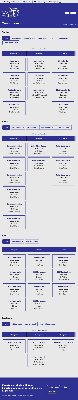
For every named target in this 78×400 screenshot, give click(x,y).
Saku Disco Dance (63, 127)
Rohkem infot (53, 387)
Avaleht (65, 24)
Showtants (42, 38)
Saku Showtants (18, 127)
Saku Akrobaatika (47, 127)
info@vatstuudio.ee (13, 2)
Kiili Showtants (17, 241)
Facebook (38, 2)
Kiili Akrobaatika (32, 241)
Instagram (53, 2)
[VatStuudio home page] (10, 13)
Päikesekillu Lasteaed (47, 324)
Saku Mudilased (32, 127)
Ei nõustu (51, 392)
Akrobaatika (64, 38)
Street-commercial (11, 43)
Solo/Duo (53, 38)
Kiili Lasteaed (17, 324)
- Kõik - (6, 38)
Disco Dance (16, 38)
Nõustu (65, 387)
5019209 (28, 2)
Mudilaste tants (29, 38)
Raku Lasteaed (30, 324)
